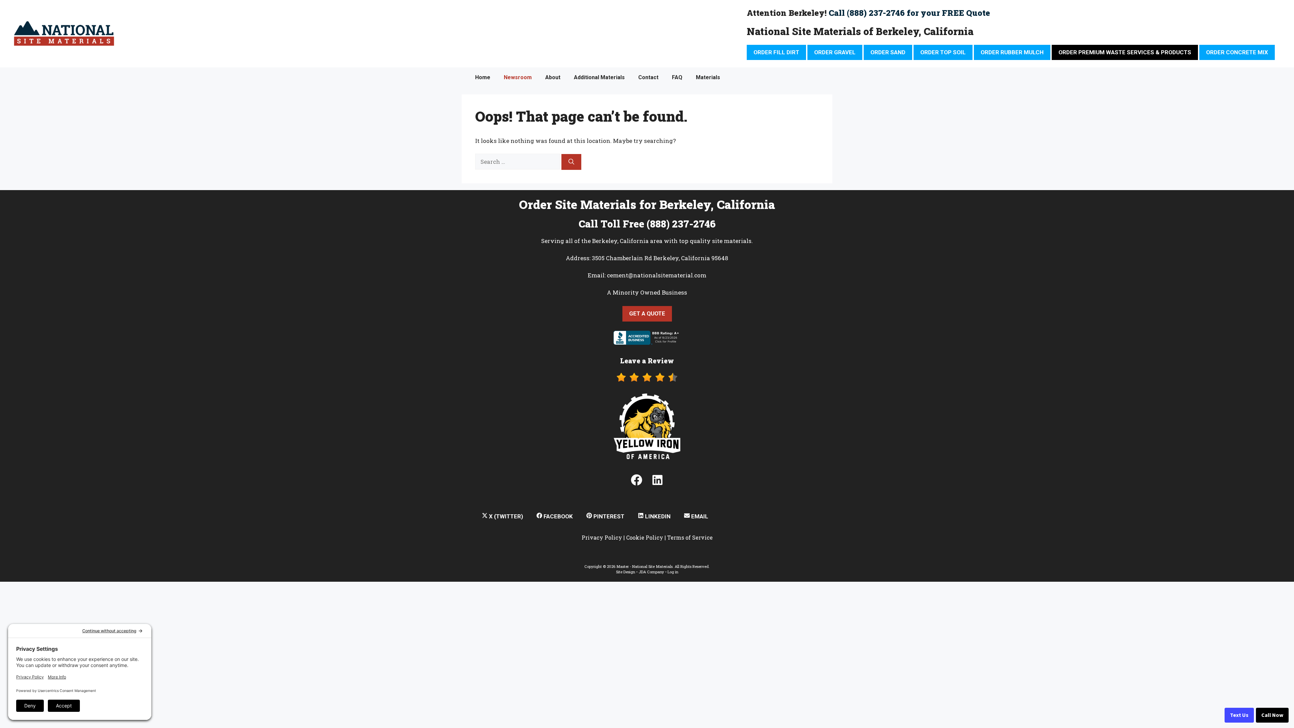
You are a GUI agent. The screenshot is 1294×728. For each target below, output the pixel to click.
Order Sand (887, 52)
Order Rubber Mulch (1012, 52)
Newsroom (518, 77)
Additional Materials (599, 77)
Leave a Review (647, 360)
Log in (673, 571)
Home (482, 77)
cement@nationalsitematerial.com (656, 275)
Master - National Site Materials (644, 566)
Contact (648, 77)
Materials (708, 77)
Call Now (1272, 715)
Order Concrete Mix (1237, 52)
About (552, 77)
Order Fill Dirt (776, 52)
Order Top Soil (943, 52)
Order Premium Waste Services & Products (1124, 52)
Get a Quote (647, 313)
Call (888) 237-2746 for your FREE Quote (909, 12)
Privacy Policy (602, 537)
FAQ (677, 77)
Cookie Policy (644, 537)
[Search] (571, 162)
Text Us (1239, 715)
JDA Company (651, 571)
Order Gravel (835, 52)
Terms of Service (690, 537)
